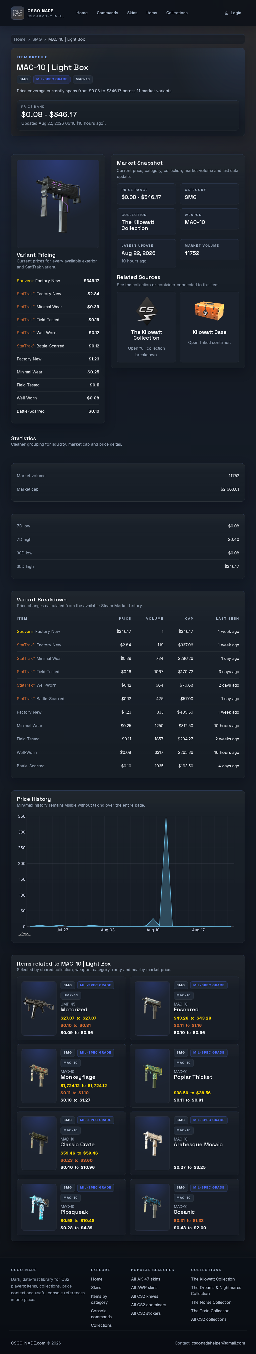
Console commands (101, 1313)
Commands (107, 12)
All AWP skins (144, 1287)
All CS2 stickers (146, 1313)
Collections (177, 12)
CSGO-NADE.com (28, 1343)
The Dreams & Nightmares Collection (216, 1290)
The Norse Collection (211, 1302)
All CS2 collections (208, 1319)
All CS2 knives (144, 1296)
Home (82, 12)
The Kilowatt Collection (138, 225)
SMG (37, 39)
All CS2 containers (148, 1304)
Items (151, 12)
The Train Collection (210, 1310)
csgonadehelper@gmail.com (218, 1343)
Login (236, 12)
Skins (132, 12)
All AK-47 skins (145, 1279)
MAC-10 (195, 222)
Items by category (99, 1299)
